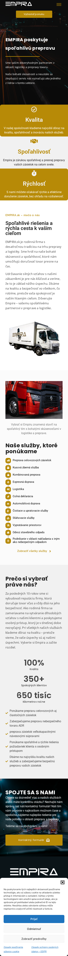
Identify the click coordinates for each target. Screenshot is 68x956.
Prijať (34, 919)
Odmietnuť (34, 929)
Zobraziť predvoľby (34, 939)
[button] (62, 882)
